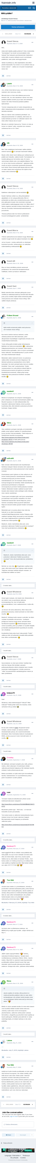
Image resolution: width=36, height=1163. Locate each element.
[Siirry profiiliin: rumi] (4, 794)
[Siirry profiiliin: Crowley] (4, 759)
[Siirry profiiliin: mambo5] (4, 393)
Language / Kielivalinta (12, 1155)
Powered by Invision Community (18, 1160)
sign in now (13, 1116)
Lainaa (8, 76)
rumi (8, 792)
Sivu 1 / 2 (18, 34)
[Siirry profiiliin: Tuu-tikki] (4, 881)
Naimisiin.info (9, 2)
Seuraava (27, 34)
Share (9, 1135)
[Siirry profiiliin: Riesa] (4, 982)
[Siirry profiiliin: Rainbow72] (4, 847)
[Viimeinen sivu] (33, 33)
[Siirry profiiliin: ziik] (4, 144)
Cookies (23, 1158)
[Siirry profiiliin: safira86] (4, 460)
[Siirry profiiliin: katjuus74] (4, 694)
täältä (16, 727)
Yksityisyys (26, 1155)
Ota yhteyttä (14, 1158)
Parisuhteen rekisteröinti (24, 20)
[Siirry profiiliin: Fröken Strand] (4, 317)
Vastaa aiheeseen (18, 27)
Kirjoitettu (14, 43)
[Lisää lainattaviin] (3, 75)
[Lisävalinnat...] (32, 42)
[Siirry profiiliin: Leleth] (4, 85)
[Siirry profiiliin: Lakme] (4, 1042)
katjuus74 (11, 693)
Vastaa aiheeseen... (11, 1124)
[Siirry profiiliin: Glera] (4, 424)
